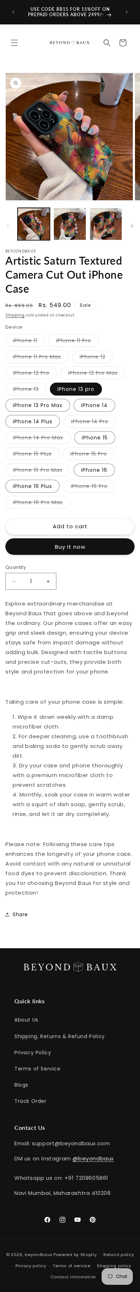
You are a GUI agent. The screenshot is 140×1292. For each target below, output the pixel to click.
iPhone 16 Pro (93, 487)
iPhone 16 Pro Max (41, 503)
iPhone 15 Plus (36, 455)
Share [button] (20, 914)
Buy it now (70, 547)
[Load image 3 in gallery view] (106, 224)
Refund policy (118, 1254)
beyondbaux (38, 1254)
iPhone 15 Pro (92, 455)
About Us (26, 1019)
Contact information (73, 1277)
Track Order (30, 1101)
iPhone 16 (94, 470)
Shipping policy (114, 1266)
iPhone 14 (94, 405)
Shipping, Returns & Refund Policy (59, 1036)
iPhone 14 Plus (32, 421)
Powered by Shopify (75, 1254)
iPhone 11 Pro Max (41, 358)
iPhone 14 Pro (93, 422)
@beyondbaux (93, 1158)
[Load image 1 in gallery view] (34, 224)
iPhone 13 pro (75, 389)
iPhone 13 (29, 390)
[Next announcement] (127, 12)
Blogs (21, 1084)
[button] (14, 43)
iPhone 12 (96, 358)
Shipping (15, 315)
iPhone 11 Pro (77, 342)
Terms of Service (37, 1068)
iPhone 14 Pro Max (42, 439)
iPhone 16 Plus (32, 486)
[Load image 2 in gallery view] (69, 224)
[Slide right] (132, 226)
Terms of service (71, 1266)
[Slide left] (8, 226)
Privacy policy (30, 1266)
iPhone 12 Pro (35, 374)
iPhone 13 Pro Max (37, 405)
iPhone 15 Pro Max (41, 471)
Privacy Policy (32, 1052)
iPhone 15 (95, 437)
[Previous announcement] (13, 12)
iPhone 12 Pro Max (96, 374)
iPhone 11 (29, 342)
